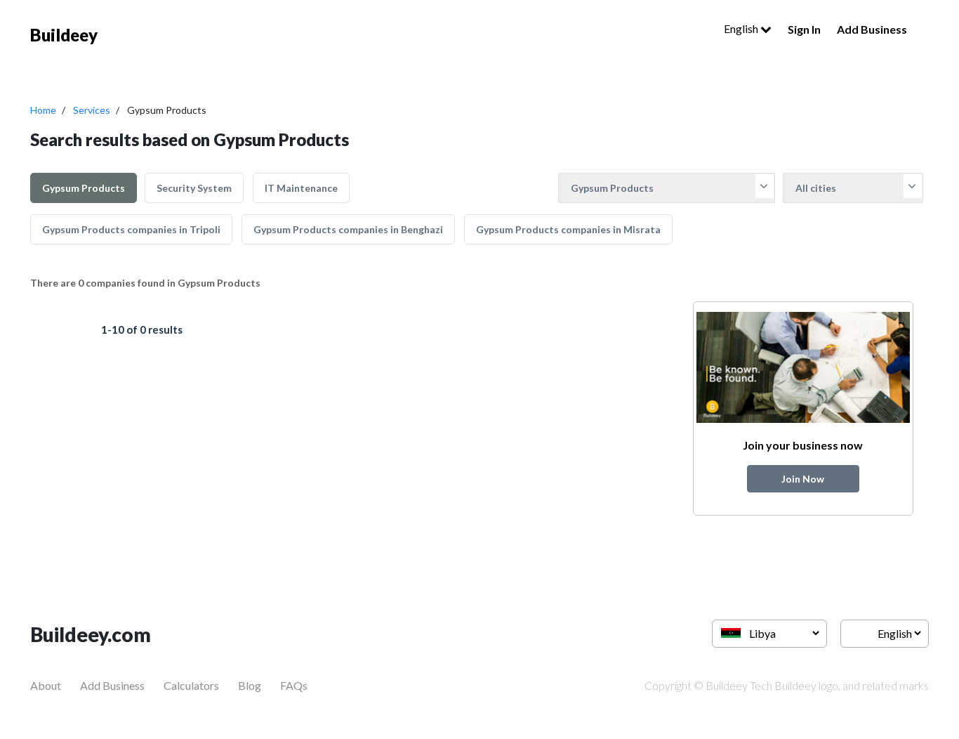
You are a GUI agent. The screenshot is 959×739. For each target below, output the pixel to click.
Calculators (191, 685)
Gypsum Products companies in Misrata (568, 229)
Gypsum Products (83, 188)
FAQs (293, 685)
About (45, 685)
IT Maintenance (301, 188)
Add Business (872, 29)
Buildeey (64, 35)
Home (43, 110)
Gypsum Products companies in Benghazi (348, 229)
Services (91, 110)
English (742, 28)
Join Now (802, 479)
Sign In (804, 29)
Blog (249, 685)
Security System (194, 188)
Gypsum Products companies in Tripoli (131, 229)
